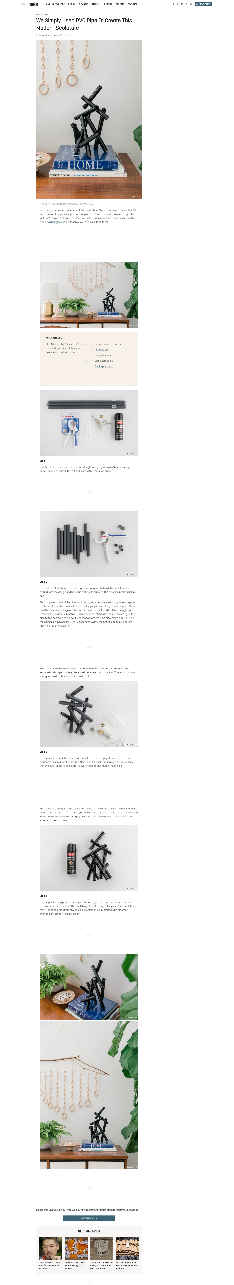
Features (132, 4)
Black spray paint (104, 366)
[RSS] (191, 4)
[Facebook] (173, 4)
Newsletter (204, 4)
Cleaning (83, 4)
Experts (120, 4)
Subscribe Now (87, 1218)
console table (47, 906)
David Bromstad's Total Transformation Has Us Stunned (49, 1266)
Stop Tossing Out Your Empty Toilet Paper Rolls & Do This (127, 1266)
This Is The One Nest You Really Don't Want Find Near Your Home (101, 1266)
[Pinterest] (178, 4)
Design (71, 4)
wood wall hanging (50, 222)
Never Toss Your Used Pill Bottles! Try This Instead (75, 1266)
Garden (95, 4)
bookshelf (64, 906)
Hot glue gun (102, 350)
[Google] (186, 4)
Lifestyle (108, 4)
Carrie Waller (44, 35)
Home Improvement (55, 4)
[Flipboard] (182, 4)
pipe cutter (114, 344)
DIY (46, 14)
